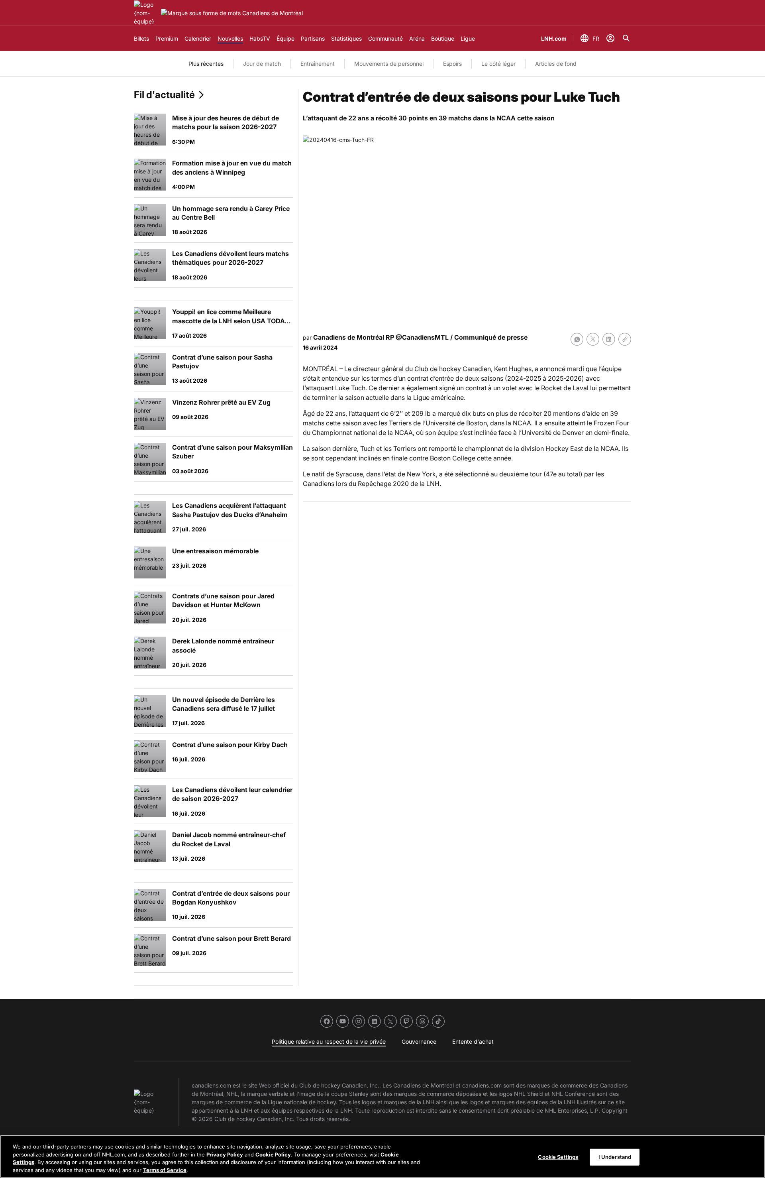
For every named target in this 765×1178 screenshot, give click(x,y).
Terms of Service (164, 1169)
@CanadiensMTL (422, 337)
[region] (382, 1156)
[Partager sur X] (592, 339)
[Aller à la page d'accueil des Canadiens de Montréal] (146, 13)
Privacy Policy (224, 1154)
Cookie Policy (273, 1154)
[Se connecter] (610, 38)
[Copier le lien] (624, 339)
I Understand (615, 1157)
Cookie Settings (558, 1157)
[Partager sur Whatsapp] (577, 339)
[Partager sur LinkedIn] (608, 339)
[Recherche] (626, 38)
